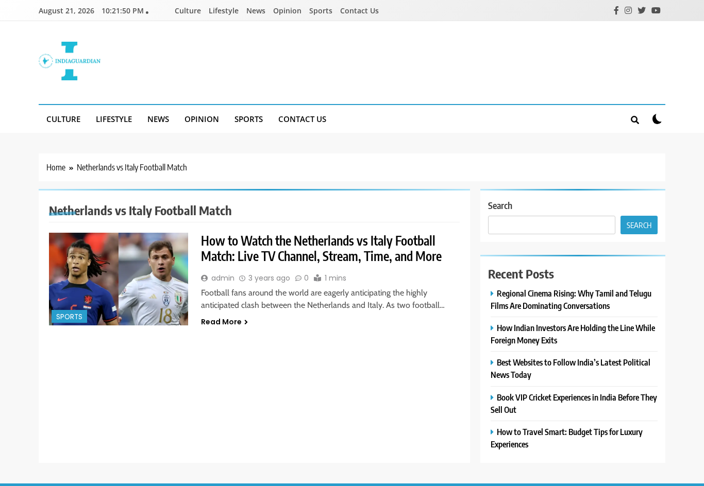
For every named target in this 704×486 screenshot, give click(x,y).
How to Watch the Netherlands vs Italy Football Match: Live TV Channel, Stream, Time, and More (321, 248)
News (255, 10)
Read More (221, 322)
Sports (320, 10)
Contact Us (359, 10)
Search (500, 205)
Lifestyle (224, 10)
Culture (188, 10)
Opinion (287, 10)
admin (222, 278)
